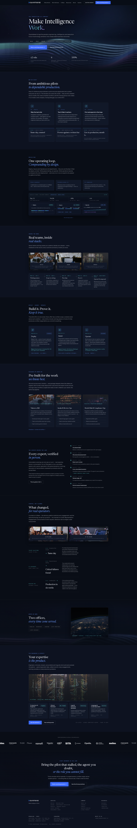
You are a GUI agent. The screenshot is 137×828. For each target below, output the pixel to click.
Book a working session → (103, 2)
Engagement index (56, 809)
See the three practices (56, 47)
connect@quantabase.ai (101, 818)
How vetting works (49, 722)
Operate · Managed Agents (58, 806)
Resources (68, 2)
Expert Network (55, 808)
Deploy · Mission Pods (57, 803)
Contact (83, 806)
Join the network (89, 2)
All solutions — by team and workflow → (37, 429)
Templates (104, 806)
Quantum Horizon (85, 808)
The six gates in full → (36, 482)
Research (103, 803)
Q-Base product (85, 809)
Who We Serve (55, 2)
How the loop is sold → (68, 217)
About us (83, 803)
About (74, 2)
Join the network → (35, 722)
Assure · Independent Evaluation (60, 804)
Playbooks (104, 804)
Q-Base (62, 2)
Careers (79, 2)
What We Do (47, 2)
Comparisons (104, 808)
